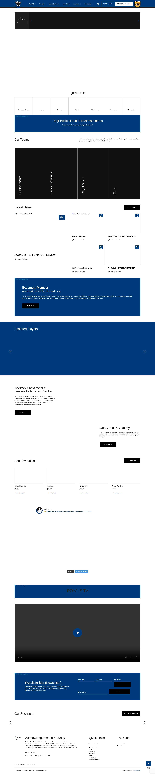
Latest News (92, 745)
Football (41, 4)
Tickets (90, 749)
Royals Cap (83, 486)
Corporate (76, 4)
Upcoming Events (93, 747)
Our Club (31, 4)
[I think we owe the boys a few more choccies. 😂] (109, 554)
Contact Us (119, 745)
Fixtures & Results (93, 744)
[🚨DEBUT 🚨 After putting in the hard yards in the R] (88, 559)
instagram (39, 755)
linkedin (48, 755)
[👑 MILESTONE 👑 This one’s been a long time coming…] (46, 560)
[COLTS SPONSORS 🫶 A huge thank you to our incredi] (88, 533)
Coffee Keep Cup (20, 486)
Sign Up (120, 691)
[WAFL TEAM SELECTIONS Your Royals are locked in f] (67, 560)
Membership (92, 751)
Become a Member (124, 3)
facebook (28, 755)
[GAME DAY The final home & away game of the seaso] (67, 533)
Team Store (66, 4)
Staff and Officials (121, 744)
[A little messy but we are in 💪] (46, 517)
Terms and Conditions (94, 759)
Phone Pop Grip (117, 486)
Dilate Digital (137, 770)
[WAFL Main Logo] (137, 4)
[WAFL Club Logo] (18, 4)
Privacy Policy (92, 757)
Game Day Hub (54, 4)
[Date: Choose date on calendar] (122, 684)
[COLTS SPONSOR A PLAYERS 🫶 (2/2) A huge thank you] (109, 533)
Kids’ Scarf (50, 486)
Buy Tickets (107, 3)
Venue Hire (88, 4)
